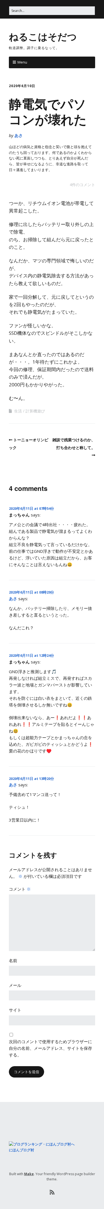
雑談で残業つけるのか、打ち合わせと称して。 (73, 443)
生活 (18, 411)
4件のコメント (82, 184)
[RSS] (52, 1192)
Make (29, 1174)
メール (15, 985)
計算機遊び (35, 411)
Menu (22, 62)
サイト (15, 1010)
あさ (18, 135)
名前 (13, 960)
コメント (20, 889)
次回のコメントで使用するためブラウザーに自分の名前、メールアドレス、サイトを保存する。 (50, 1048)
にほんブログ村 (21, 1149)
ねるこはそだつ (43, 36)
